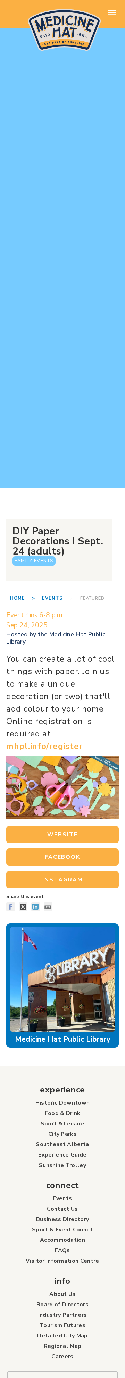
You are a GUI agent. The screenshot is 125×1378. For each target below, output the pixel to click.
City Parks (62, 1134)
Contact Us (62, 1208)
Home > (26, 598)
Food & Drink (63, 1113)
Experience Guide (62, 1154)
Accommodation (62, 1240)
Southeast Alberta (62, 1144)
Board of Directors (62, 1304)
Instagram (62, 879)
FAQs (62, 1250)
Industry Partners (62, 1314)
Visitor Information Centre (62, 1260)
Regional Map (63, 1346)
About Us (62, 1294)
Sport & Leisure (63, 1123)
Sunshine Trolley (62, 1165)
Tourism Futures (62, 1325)
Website (62, 834)
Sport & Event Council (62, 1229)
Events (52, 598)
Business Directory (62, 1219)
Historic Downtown (62, 1102)
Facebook (62, 857)
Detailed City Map (62, 1335)
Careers (62, 1356)
